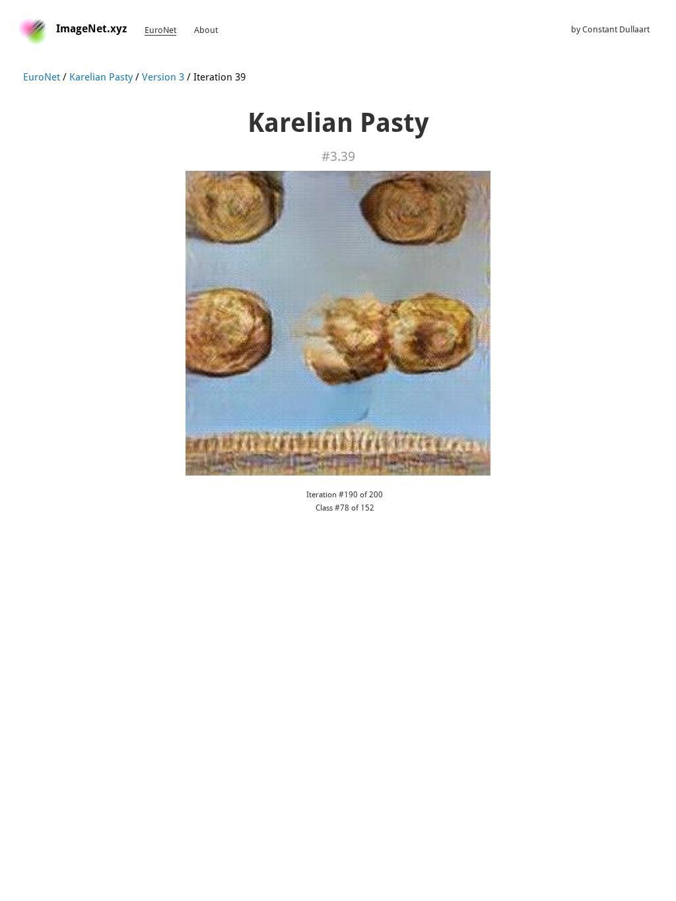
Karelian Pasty (101, 77)
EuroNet (160, 30)
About (206, 30)
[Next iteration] (338, 322)
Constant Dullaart (616, 29)
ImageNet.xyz (91, 28)
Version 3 (163, 77)
